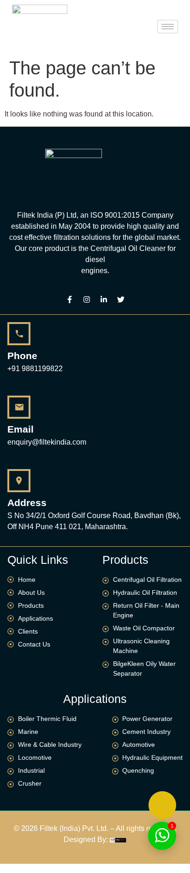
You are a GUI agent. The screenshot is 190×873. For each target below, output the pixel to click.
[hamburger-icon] (167, 26)
